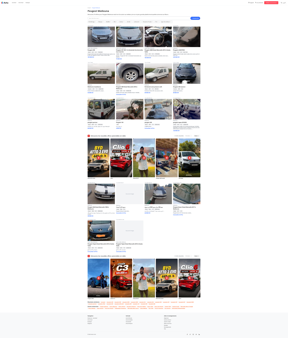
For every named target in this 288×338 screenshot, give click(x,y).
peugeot (103, 302)
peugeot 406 (152, 304)
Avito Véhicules (129, 318)
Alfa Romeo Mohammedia (178, 308)
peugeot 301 (143, 302)
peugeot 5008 (190, 302)
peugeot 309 (128, 304)
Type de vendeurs (165, 21)
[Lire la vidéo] (98, 158)
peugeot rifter (101, 304)
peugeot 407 (182, 302)
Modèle (108, 21)
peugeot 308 (118, 302)
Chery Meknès (91, 308)
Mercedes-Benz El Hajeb (187, 306)
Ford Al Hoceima (159, 308)
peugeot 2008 (126, 302)
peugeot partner (92, 304)
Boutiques (28, 2)
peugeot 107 (136, 304)
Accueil (89, 7)
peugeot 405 (144, 304)
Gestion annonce (167, 320)
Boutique (166, 325)
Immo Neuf (21, 2)
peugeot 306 (110, 304)
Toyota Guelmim (104, 306)
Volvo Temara (122, 306)
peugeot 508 (158, 302)
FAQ (165, 329)
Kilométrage (91, 21)
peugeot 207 (166, 302)
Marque (100, 21)
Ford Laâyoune (113, 306)
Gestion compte (167, 321)
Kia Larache (167, 308)
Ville (115, 21)
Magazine (90, 323)
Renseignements (167, 327)
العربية (284, 2)
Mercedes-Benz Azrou (133, 308)
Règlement (166, 318)
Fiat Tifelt (151, 308)
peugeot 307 (174, 302)
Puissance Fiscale (147, 21)
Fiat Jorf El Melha (141, 306)
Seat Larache (100, 308)
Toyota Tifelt (168, 306)
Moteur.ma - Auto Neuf (92, 318)
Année (128, 21)
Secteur (121, 21)
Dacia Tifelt (150, 306)
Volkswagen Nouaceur (120, 308)
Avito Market (128, 321)
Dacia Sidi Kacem (159, 306)
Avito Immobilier (129, 320)
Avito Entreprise (129, 323)
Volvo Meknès (143, 308)
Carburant (136, 21)
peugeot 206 (150, 302)
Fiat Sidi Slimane (109, 308)
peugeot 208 (110, 302)
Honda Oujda (175, 306)
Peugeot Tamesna (131, 306)
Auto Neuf (14, 2)
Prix (156, 21)
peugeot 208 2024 (119, 304)
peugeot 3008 (134, 302)
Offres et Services (167, 323)
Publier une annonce (271, 2)
